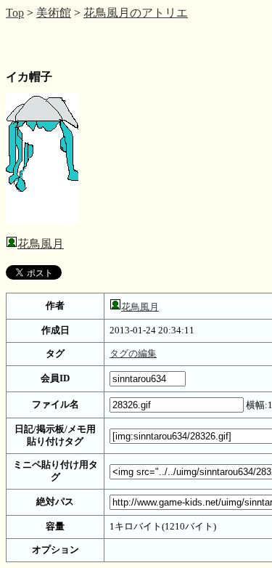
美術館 (53, 13)
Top (15, 13)
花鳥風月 (40, 244)
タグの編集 (133, 354)
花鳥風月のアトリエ (135, 13)
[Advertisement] (122, 43)
